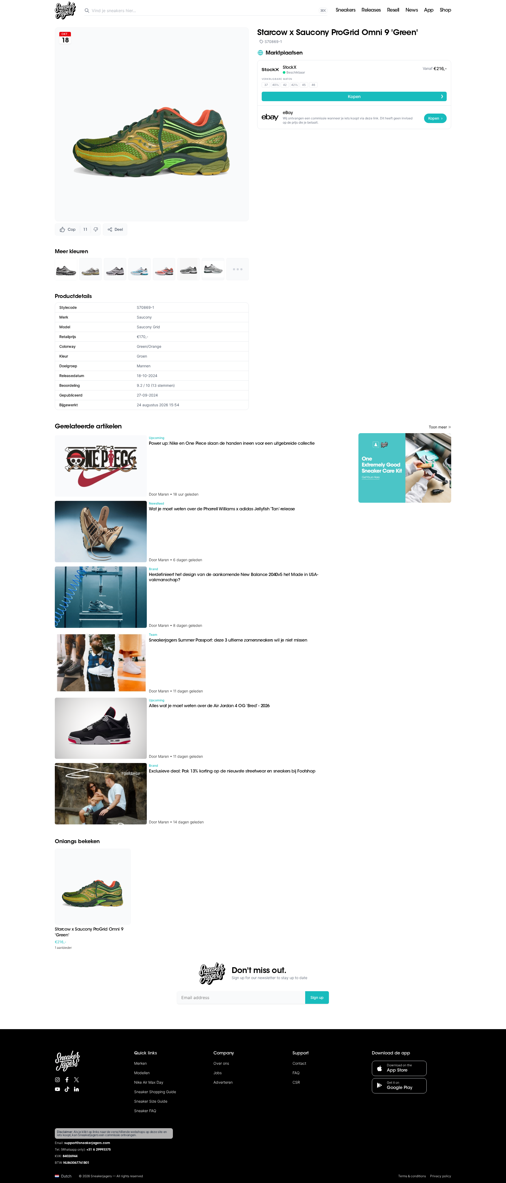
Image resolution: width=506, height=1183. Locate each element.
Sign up (317, 997)
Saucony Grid (148, 327)
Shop (445, 10)
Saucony (144, 317)
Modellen (142, 1072)
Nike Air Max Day (148, 1082)
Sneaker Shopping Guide (155, 1091)
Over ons (221, 1063)
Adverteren (223, 1082)
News (412, 10)
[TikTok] (67, 1089)
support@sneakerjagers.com (87, 1143)
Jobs (217, 1072)
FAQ (296, 1072)
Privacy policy (440, 1176)
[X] (76, 1079)
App (429, 10)
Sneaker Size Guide (150, 1101)
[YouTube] (57, 1089)
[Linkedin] (76, 1089)
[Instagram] (57, 1079)
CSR (296, 1082)
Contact (299, 1063)
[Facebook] (67, 1079)
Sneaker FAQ (145, 1110)
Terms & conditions (412, 1176)
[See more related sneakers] (237, 269)
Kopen (396, 96)
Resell (393, 10)
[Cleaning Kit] (404, 468)
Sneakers (345, 10)
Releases (371, 10)
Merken (140, 1063)
